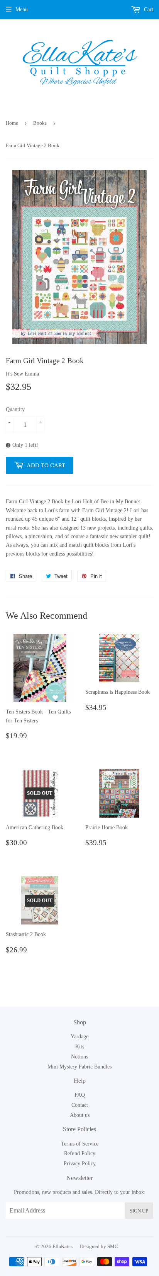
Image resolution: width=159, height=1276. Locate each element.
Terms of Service (79, 1144)
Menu (21, 9)
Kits (79, 1047)
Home (12, 123)
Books (40, 123)
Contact (79, 1105)
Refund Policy (79, 1153)
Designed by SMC (99, 1246)
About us (80, 1115)
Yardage (79, 1036)
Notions (79, 1057)
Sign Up (139, 1211)
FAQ (79, 1095)
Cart (147, 9)
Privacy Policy (80, 1163)
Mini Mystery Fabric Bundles (79, 1067)
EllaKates (62, 1246)
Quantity (15, 409)
